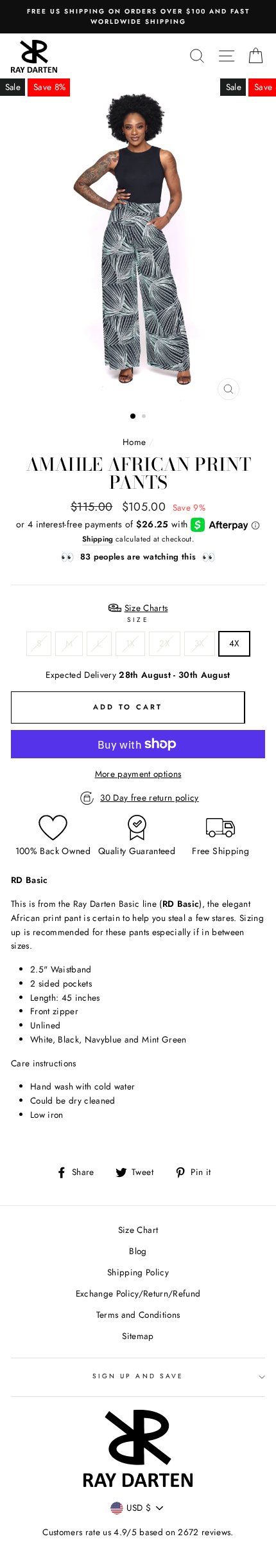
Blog (137, 1250)
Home (134, 441)
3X (199, 643)
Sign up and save (138, 1376)
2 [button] (145, 417)
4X (234, 643)
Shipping (98, 539)
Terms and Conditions (138, 1314)
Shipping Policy (138, 1272)
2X (164, 643)
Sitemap (137, 1335)
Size (137, 620)
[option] (138, 16)
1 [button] (133, 417)
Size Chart (138, 1229)
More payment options (138, 773)
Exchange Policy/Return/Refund (138, 1293)
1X (130, 643)
